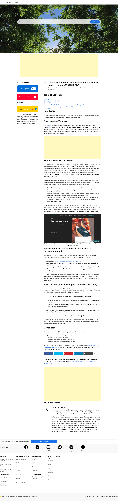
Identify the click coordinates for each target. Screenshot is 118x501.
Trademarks (51, 476)
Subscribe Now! (44, 441)
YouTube (48, 451)
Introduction (47, 99)
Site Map (88, 496)
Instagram (71, 451)
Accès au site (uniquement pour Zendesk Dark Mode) (60, 107)
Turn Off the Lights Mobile (5, 470)
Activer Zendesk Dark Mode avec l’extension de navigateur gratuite (64, 105)
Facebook (26, 451)
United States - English (109, 496)
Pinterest (59, 451)
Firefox (18, 463)
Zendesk (46, 125)
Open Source (4, 477)
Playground (3, 481)
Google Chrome (21, 459)
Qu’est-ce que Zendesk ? (51, 101)
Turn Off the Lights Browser (5, 465)
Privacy (96, 496)
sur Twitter (55, 347)
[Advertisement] (59, 65)
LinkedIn (83, 451)
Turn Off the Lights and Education (39, 477)
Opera (18, 467)
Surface (34, 470)
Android (34, 467)
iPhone (34, 459)
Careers (50, 472)
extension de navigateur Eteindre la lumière (68, 261)
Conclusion (47, 109)
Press (49, 464)
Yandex (18, 478)
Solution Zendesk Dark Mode (53, 103)
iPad (33, 463)
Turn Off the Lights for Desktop (7, 459)
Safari (18, 470)
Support (50, 480)
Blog (49, 468)
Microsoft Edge (20, 482)
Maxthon (18, 474)
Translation (3, 485)
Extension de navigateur (56, 87)
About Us (51, 460)
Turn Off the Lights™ (12, 2)
